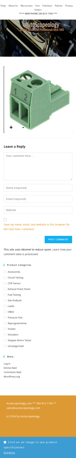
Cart (37, 5)
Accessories (14, 271)
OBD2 (11, 311)
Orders (38, 9)
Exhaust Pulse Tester (19, 289)
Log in (7, 363)
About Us (13, 5)
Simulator (13, 334)
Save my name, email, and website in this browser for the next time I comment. (37, 227)
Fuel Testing (14, 294)
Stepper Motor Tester (19, 340)
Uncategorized (16, 346)
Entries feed (10, 368)
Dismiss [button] (9, 452)
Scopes (11, 328)
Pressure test (15, 317)
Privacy (69, 5)
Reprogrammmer (17, 323)
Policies (59, 5)
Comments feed (12, 372)
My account (26, 5)
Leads (11, 306)
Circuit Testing (15, 277)
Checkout (47, 5)
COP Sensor (14, 283)
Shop (3, 5)
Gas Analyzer (15, 300)
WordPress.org (12, 376)
